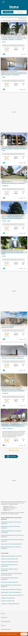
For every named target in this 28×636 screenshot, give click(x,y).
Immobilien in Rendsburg (7, 600)
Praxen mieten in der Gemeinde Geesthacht (11, 544)
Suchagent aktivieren (14, 450)
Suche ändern (9, 12)
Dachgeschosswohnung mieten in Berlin (10, 556)
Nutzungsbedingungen (5, 621)
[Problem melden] (24, 54)
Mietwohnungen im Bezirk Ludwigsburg (10, 592)
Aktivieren (23, 634)
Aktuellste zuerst (21, 18)
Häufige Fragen (4, 617)
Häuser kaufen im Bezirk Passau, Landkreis (11, 595)
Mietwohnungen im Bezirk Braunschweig (10, 589)
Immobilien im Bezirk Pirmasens (8, 558)
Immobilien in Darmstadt (6, 598)
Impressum (3, 625)
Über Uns (3, 613)
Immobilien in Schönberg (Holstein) (9, 603)
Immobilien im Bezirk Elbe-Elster (8, 561)
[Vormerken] (25, 24)
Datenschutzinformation (6, 629)
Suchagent (20, 12)
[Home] (14, 7)
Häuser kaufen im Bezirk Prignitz (8, 582)
